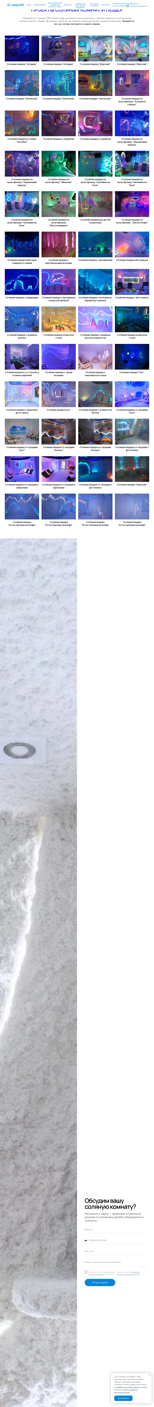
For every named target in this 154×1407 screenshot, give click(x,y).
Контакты (106, 5)
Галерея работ (40, 5)
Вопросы (68, 5)
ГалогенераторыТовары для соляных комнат (55, 5)
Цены (29, 5)
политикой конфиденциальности (128, 1274)
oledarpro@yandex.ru (138, 6)
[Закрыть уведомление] (150, 1375)
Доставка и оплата (94, 5)
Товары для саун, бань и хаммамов (80, 6)
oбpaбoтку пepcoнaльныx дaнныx (128, 1387)
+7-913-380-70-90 (121, 6)
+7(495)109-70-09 (119, 4)
